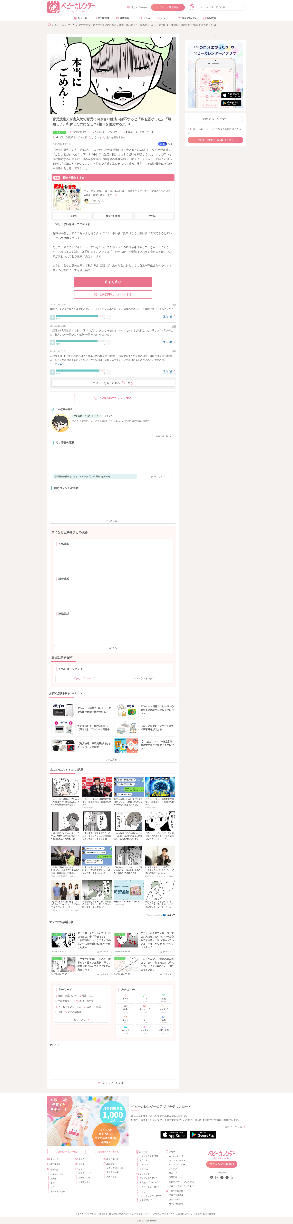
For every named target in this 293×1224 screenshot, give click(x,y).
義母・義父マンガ (88, 1001)
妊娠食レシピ (85, 1177)
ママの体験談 (74, 1012)
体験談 (82, 1164)
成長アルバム (189, 18)
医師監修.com (175, 1177)
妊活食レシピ (85, 1182)
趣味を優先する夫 (115, 137)
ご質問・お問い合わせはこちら (215, 140)
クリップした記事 (113, 1082)
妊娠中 (54, 1178)
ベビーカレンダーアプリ (151, 1196)
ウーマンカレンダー (178, 1160)
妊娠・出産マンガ (67, 995)
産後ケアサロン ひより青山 (181, 1181)
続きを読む (113, 282)
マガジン (144, 1164)
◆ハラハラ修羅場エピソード (71, 137)
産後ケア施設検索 (114, 1168)
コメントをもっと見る (111, 383)
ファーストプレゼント (150, 1187)
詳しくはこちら (233, 1127)
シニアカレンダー (177, 1164)
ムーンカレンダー (177, 1156)
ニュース (82, 18)
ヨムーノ (173, 1173)
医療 (60, 1012)
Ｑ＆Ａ (146, 18)
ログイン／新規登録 (168, 7)
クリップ (159, 476)
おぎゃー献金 (175, 1199)
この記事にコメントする (115, 294)
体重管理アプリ (147, 1200)
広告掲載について (184, 1213)
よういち (96, 137)
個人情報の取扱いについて (121, 1213)
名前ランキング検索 (149, 1156)
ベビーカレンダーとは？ (86, 1213)
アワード (144, 1160)
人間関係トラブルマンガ (107, 132)
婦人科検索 (111, 1176)
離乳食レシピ (85, 1173)
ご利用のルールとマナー (215, 119)
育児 (53, 1187)
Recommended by (155, 915)
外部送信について (142, 1213)
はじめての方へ (139, 7)
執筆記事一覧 (162, 436)
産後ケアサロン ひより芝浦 (181, 1186)
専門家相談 (103, 18)
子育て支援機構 (176, 1195)
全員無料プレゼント (149, 1182)
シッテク (173, 1169)
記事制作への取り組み (68, 1152)
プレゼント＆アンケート (151, 1178)
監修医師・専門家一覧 (108, 1152)
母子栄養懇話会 (176, 1203)
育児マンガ (88, 995)
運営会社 (103, 1213)
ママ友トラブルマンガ (70, 1006)
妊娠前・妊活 (57, 1174)
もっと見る (111, 520)
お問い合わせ (209, 1213)
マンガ (71, 25)
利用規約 (197, 1213)
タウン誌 (144, 1169)
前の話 (73, 216)
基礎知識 (124, 18)
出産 (98, 1006)
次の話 (152, 216)
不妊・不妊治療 (58, 1191)
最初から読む (113, 216)
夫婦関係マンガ (81, 132)
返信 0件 (168, 316)
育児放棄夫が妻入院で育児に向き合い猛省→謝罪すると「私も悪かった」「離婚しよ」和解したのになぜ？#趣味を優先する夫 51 (147, 25)
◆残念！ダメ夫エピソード (139, 132)
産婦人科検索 (112, 1172)
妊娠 (88, 1006)
